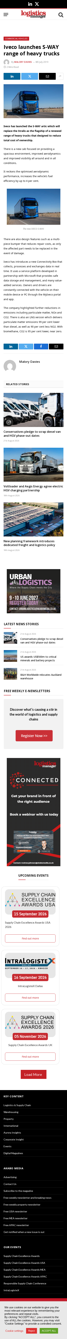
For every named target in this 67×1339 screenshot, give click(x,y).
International (11, 1125)
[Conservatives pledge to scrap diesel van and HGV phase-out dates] (33, 410)
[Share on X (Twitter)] (29, 76)
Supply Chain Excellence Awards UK (30, 1045)
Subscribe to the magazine (18, 1190)
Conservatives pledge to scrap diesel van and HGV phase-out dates (32, 434)
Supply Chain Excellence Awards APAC (25, 1276)
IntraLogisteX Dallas (30, 986)
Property (9, 1118)
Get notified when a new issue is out (24, 1231)
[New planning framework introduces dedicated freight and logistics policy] (33, 519)
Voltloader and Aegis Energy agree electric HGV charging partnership (33, 488)
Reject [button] (31, 1330)
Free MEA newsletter (16, 1218)
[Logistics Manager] (33, 14)
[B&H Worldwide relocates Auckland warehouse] (10, 674)
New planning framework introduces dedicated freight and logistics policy (29, 543)
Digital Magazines (13, 1153)
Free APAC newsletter (16, 1225)
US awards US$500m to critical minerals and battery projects (38, 658)
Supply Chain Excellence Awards (22, 1255)
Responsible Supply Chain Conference (25, 1283)
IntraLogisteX (11, 1290)
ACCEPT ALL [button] (49, 1330)
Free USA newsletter (15, 1211)
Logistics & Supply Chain (17, 1105)
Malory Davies (23, 61)
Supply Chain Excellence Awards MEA (25, 1269)
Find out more (30, 938)
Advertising (10, 1177)
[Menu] (6, 14)
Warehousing (11, 1112)
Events (7, 1146)
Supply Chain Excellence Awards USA (24, 1262)
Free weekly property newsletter (22, 1204)
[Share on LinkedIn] (12, 76)
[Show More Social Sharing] (60, 76)
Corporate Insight (14, 1139)
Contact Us (10, 1183)
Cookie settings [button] (14, 1330)
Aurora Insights (12, 1132)
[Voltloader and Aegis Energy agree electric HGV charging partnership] (33, 465)
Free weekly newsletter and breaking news (27, 1197)
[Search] (60, 14)
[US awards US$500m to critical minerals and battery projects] (10, 656)
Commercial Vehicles (16, 38)
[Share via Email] (47, 76)
